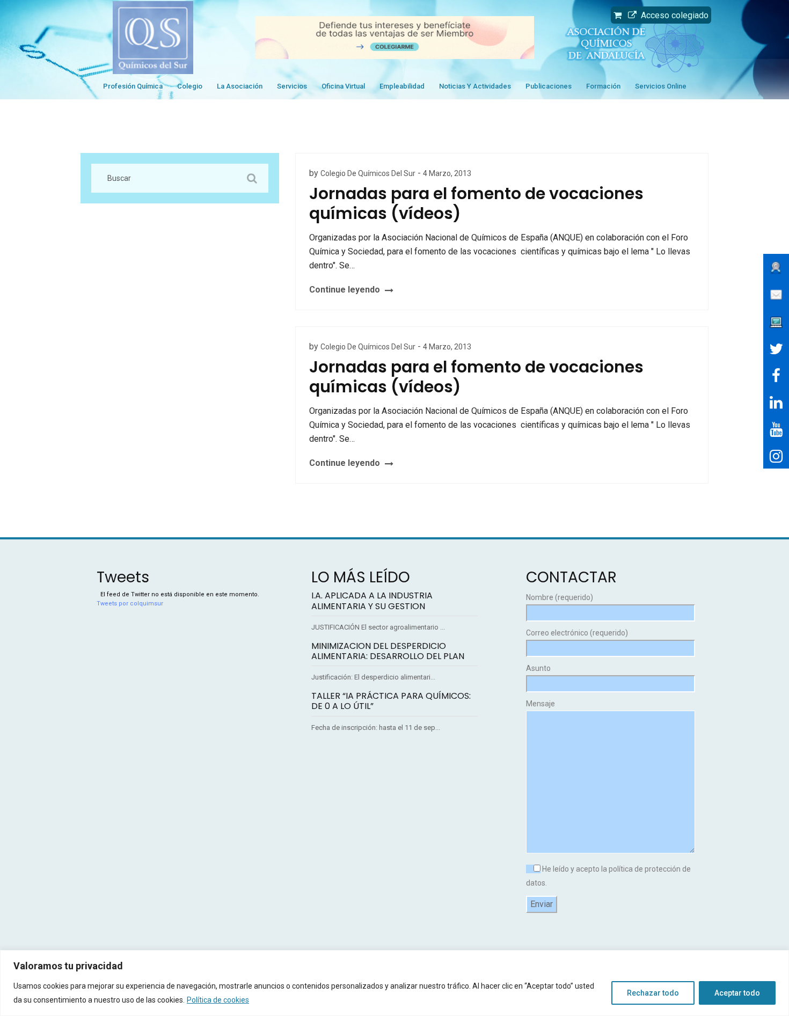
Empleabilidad (402, 86)
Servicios (292, 86)
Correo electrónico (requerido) (577, 632)
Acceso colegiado (672, 15)
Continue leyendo (344, 289)
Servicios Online (660, 86)
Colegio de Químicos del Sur (367, 173)
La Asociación (239, 86)
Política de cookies (218, 1000)
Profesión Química (133, 86)
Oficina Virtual (343, 86)
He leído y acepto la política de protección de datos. (608, 876)
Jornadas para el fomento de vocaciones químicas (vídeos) (476, 203)
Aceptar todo (737, 993)
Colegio (189, 86)
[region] (394, 983)
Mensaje (540, 703)
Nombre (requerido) (559, 597)
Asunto (538, 668)
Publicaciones (548, 86)
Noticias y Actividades (475, 86)
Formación (603, 86)
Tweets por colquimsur (130, 603)
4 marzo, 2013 (447, 173)
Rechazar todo (653, 993)
